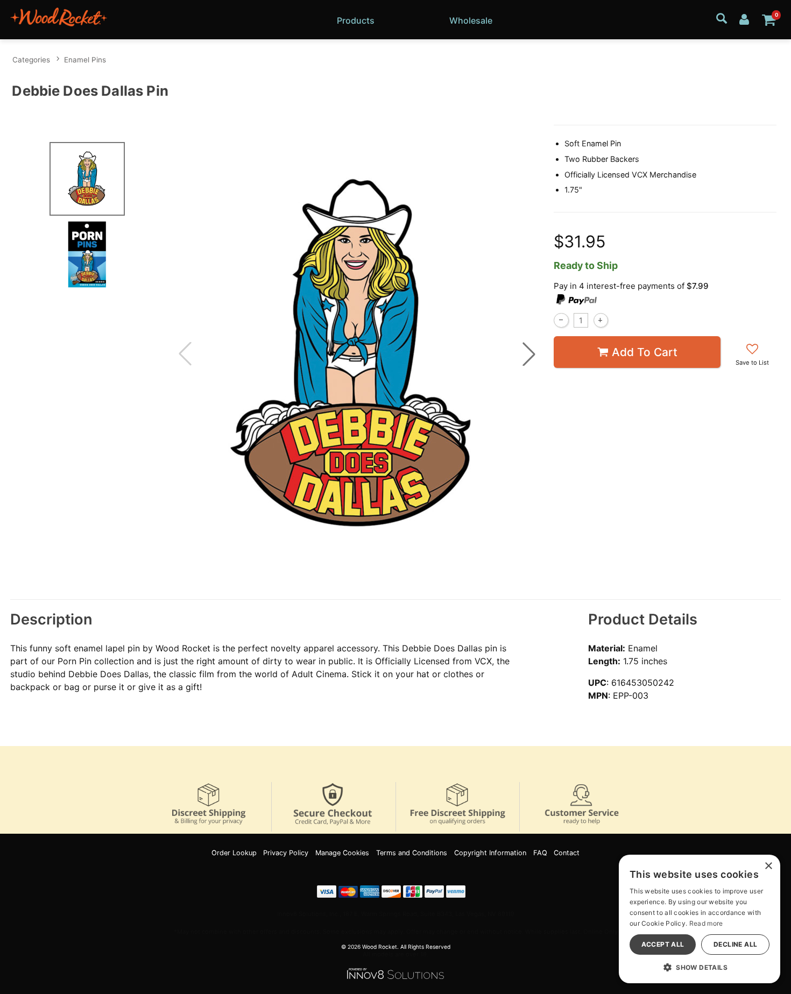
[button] (529, 354)
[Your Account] (744, 18)
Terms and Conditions (411, 853)
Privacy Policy (285, 853)
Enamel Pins (85, 59)
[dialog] (699, 919)
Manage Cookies (342, 853)
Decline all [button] (735, 944)
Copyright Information (490, 853)
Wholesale (470, 20)
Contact (567, 853)
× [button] (768, 866)
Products (356, 20)
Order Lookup (234, 853)
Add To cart (644, 352)
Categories (31, 59)
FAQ (540, 853)
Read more (706, 923)
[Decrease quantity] (561, 320)
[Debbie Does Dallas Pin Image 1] (356, 354)
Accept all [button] (662, 944)
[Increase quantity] (601, 320)
